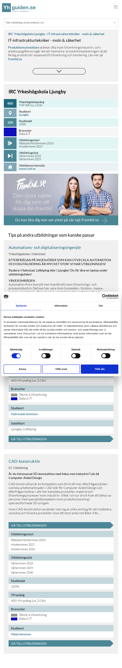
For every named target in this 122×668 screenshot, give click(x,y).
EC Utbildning (18, 468)
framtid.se (15, 59)
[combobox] (58, 23)
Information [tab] (61, 305)
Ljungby (24, 114)
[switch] (46, 355)
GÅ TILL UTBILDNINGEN (29, 439)
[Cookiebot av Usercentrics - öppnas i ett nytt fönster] (104, 296)
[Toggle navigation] (115, 7)
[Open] (115, 22)
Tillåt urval (61, 369)
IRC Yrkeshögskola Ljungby (26, 34)
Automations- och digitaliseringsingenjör (45, 247)
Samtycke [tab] (21, 305)
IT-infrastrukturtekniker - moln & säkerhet (75, 34)
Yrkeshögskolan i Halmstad (27, 254)
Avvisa (22, 369)
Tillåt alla (100, 369)
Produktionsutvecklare (23, 47)
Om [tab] (101, 305)
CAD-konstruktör (24, 461)
